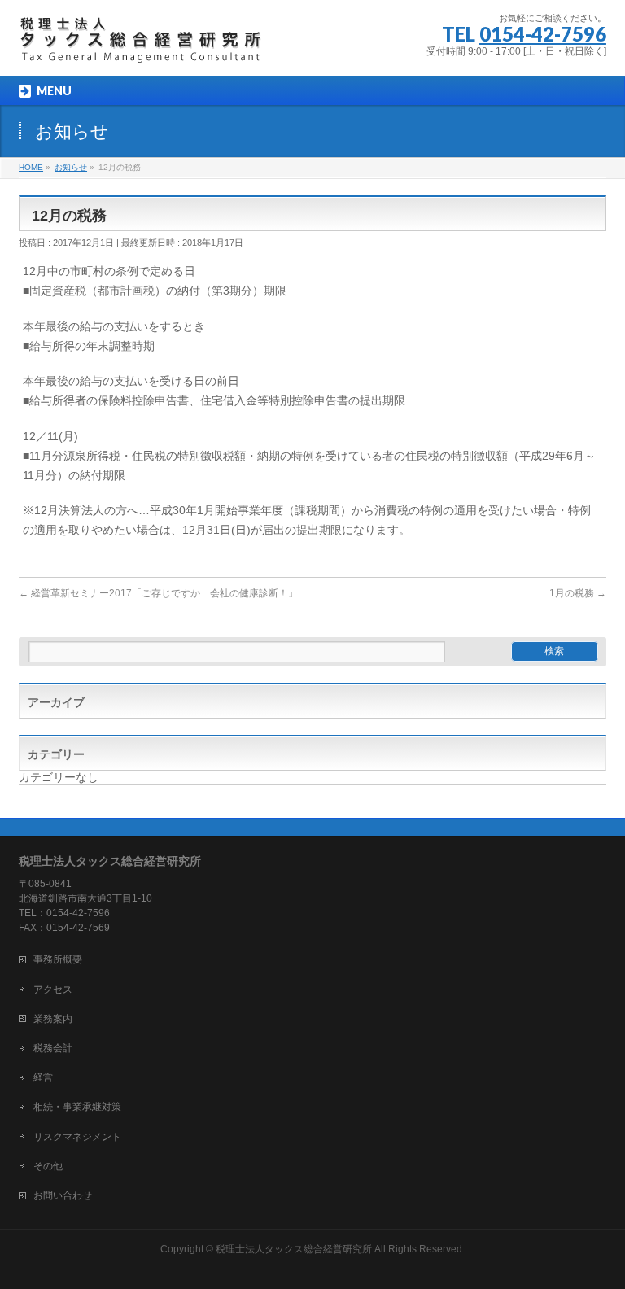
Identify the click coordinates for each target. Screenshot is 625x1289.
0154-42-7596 (542, 34)
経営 (43, 1077)
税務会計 (52, 1048)
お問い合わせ (62, 1195)
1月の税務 (577, 593)
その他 (48, 1166)
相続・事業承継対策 (77, 1106)
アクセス (52, 989)
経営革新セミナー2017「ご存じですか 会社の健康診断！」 (158, 593)
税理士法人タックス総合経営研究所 (294, 1249)
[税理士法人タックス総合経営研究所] (141, 45)
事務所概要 (57, 959)
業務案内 (52, 1019)
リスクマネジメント (77, 1137)
